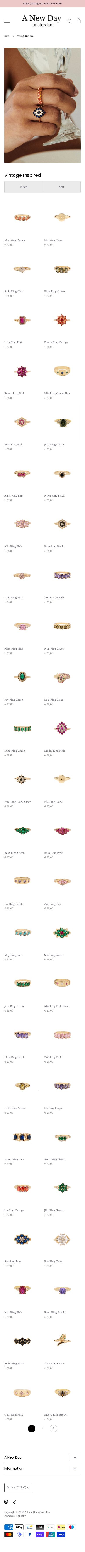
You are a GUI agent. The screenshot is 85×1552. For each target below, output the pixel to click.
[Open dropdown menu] (75, 1457)
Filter (23, 187)
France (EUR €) (16, 1487)
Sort (61, 187)
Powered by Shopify (15, 1516)
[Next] (53, 1429)
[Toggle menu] (7, 20)
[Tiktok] (14, 1501)
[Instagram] (6, 1501)
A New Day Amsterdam (37, 1512)
